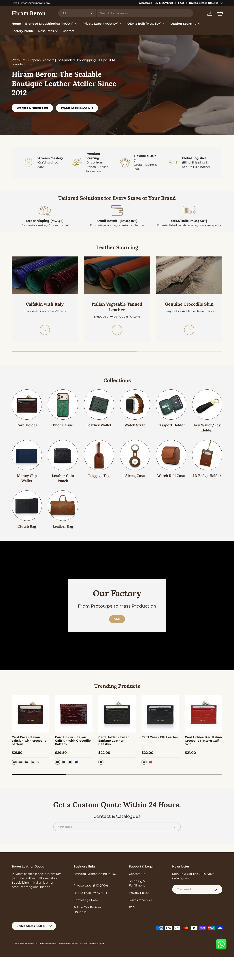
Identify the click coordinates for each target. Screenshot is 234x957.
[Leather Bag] (63, 505)
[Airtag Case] (135, 455)
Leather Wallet (99, 425)
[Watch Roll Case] (171, 455)
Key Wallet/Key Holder (207, 427)
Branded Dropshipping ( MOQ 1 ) (49, 23)
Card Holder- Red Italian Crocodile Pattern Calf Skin (203, 740)
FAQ (181, 3)
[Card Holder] (27, 404)
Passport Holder (171, 425)
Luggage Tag (99, 475)
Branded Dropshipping (32, 107)
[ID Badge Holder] (207, 455)
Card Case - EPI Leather (159, 737)
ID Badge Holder (207, 475)
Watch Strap (135, 425)
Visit (117, 619)
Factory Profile (23, 31)
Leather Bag (63, 526)
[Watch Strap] (135, 404)
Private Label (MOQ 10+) (100, 23)
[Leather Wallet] (99, 404)
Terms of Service (141, 900)
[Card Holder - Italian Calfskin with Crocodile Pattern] (74, 714)
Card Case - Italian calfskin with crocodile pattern (29, 740)
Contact (69, 31)
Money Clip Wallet (27, 478)
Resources (46, 31)
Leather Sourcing (183, 23)
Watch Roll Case (171, 475)
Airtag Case (135, 475)
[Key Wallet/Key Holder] (207, 404)
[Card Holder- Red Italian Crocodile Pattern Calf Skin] (203, 714)
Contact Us (137, 874)
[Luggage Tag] (99, 455)
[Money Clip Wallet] (27, 455)
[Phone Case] (63, 404)
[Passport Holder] (171, 404)
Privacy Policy (139, 893)
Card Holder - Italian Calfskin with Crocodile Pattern (73, 740)
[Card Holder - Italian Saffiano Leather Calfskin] (117, 714)
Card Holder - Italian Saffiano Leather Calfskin (113, 740)
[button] (220, 13)
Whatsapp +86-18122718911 (155, 3)
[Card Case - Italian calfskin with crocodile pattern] (30, 714)
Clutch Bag (27, 526)
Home (16, 23)
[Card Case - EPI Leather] (160, 714)
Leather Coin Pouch (63, 478)
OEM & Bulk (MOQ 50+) (144, 23)
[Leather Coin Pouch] (63, 455)
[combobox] (125, 13)
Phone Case (63, 425)
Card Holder (26, 425)
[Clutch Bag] (27, 505)
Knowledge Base (85, 900)
